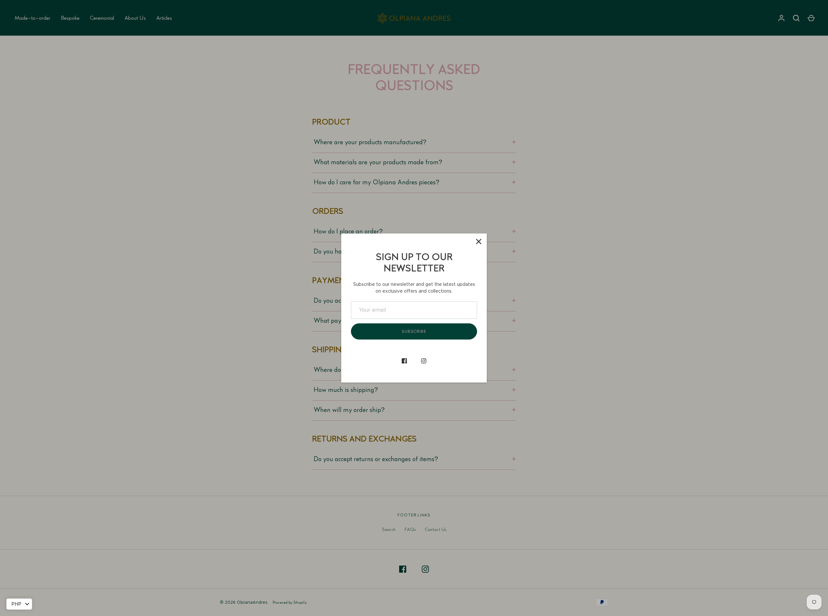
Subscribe (414, 331)
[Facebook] (404, 361)
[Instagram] (423, 361)
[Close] (479, 241)
